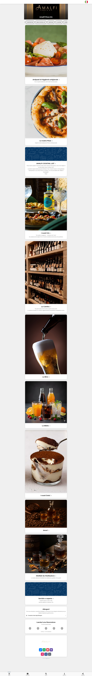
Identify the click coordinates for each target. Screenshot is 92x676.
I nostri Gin (50, 22)
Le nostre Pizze (30, 22)
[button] (46, 1)
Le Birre (66, 22)
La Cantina (58, 22)
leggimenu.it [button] (48, 658)
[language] (86, 2)
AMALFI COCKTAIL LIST (40, 22)
